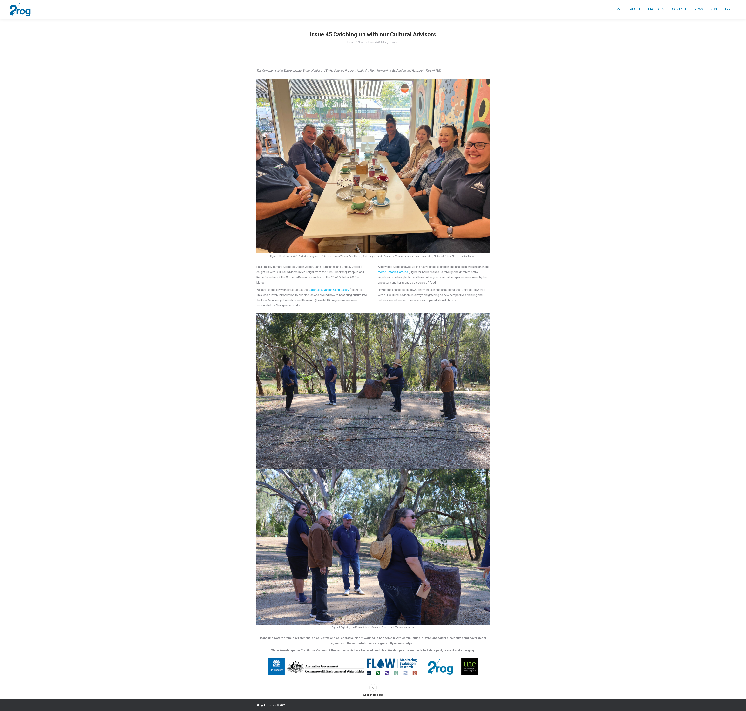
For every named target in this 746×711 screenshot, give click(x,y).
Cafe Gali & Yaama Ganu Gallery (329, 289)
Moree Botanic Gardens (393, 272)
